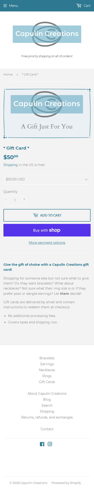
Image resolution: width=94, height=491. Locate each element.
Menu (13, 6)
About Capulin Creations (47, 394)
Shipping (10, 165)
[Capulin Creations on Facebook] (42, 445)
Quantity (10, 192)
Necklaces (47, 370)
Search (47, 405)
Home (8, 74)
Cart (87, 6)
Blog (47, 399)
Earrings (47, 364)
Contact (47, 429)
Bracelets (47, 358)
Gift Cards (47, 382)
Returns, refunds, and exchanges (47, 417)
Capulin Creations (34, 483)
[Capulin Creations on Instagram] (50, 445)
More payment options (47, 243)
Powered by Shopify (66, 483)
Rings (47, 376)
